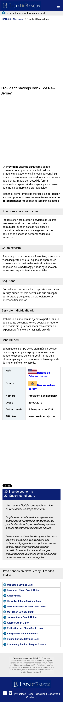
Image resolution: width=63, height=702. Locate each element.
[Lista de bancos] (21, 5)
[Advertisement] (31, 53)
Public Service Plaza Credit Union (25, 628)
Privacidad (20, 693)
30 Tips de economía (18, 491)
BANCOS (6, 19)
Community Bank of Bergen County (26, 644)
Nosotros (52, 693)
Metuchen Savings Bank (20, 612)
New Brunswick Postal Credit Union (26, 606)
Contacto (31, 697)
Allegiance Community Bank (22, 633)
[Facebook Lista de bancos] (5, 693)
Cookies (41, 693)
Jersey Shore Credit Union (21, 617)
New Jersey (18, 19)
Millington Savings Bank (20, 584)
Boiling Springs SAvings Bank (23, 639)
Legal (31, 693)
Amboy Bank (14, 595)
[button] (58, 7)
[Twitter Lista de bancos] (10, 693)
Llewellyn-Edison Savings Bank (24, 601)
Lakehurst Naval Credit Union (23, 590)
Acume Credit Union (18, 622)
